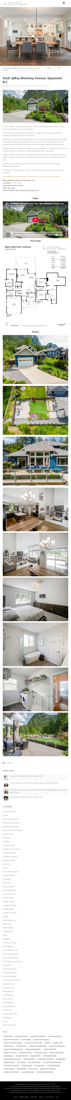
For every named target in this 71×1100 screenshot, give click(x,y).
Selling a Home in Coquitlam (47, 1068)
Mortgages (6, 939)
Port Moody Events (39, 1065)
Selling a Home (8, 991)
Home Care (7, 883)
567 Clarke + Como (9, 812)
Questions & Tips (8, 984)
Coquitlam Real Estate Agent (57, 1046)
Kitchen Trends (8, 898)
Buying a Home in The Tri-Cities (33, 1043)
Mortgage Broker (60, 1059)
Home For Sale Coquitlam (57, 1052)
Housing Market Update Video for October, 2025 (26, 797)
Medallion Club (8, 931)
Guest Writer (7, 879)
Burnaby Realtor (26, 1039)
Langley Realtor (8, 909)
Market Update (8, 928)
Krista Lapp (16, 183)
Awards (5, 815)
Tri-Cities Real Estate (10, 1014)
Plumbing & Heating (9, 943)
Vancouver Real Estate (27, 1072)
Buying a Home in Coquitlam (41, 1039)
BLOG (57, 1097)
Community (7, 838)
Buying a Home (8, 834)
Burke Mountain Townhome (11, 1039)
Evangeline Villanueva (25, 1052)
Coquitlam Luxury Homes (11, 849)
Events (5, 868)
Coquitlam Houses (21, 1046)
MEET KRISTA (33, 1097)
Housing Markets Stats (21, 1056)
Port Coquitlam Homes (10, 954)
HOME (15, 1097)
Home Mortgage (8, 1056)
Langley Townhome (9, 913)
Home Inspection (9, 886)
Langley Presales (8, 901)
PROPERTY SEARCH (24, 1097)
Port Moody (7, 965)
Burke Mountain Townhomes (12, 830)
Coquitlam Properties (10, 857)
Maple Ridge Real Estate (49, 1056)
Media (5, 935)
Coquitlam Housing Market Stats (38, 1046)
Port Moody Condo (9, 969)
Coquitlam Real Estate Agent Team (13, 1049)
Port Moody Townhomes (11, 980)
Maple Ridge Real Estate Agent (12, 1059)
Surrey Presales (8, 1002)
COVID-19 (6, 864)
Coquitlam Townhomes (10, 1052)
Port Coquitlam (8, 946)
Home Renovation (9, 894)
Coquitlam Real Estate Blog (33, 1049)
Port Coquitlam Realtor (10, 958)
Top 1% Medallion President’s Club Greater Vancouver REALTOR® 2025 (34, 783)
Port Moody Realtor (9, 976)
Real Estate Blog (21, 1068)
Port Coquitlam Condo (10, 950)
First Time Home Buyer (11, 872)
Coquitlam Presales (9, 853)
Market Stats (7, 924)
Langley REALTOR (35, 1056)
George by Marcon (9, 875)
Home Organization (9, 890)
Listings (5, 916)
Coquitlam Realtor (9, 860)
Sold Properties (9, 763)
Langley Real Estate (10, 905)
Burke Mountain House (10, 819)
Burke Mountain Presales (11, 823)
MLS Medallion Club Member (45, 1059)
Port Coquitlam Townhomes (11, 1065)
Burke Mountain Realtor (11, 827)
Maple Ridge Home (9, 920)
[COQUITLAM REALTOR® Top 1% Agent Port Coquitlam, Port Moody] (15, 3)
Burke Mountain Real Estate (38, 1036)
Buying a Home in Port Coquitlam (13, 1043)
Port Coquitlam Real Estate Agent (52, 1062)
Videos (5, 1021)
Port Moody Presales (10, 973)
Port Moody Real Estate (53, 1065)
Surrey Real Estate (9, 1006)
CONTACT (41, 1097)
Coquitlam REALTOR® (49, 1049)
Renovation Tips (8, 988)
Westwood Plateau (9, 1025)
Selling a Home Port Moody (11, 1072)
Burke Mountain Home (21, 1036)
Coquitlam (6, 842)
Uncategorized (8, 1017)
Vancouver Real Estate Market (44, 1072)
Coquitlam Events (9, 1046)
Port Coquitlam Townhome (12, 961)
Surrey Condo (7, 999)
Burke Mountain (8, 1036)
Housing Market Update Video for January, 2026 (26, 776)
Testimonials (7, 1010)
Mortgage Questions (9, 1062)
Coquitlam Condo (9, 845)
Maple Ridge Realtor (29, 1059)
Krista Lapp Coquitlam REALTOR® (23, 86)
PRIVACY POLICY (50, 1097)
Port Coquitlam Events (34, 1062)
